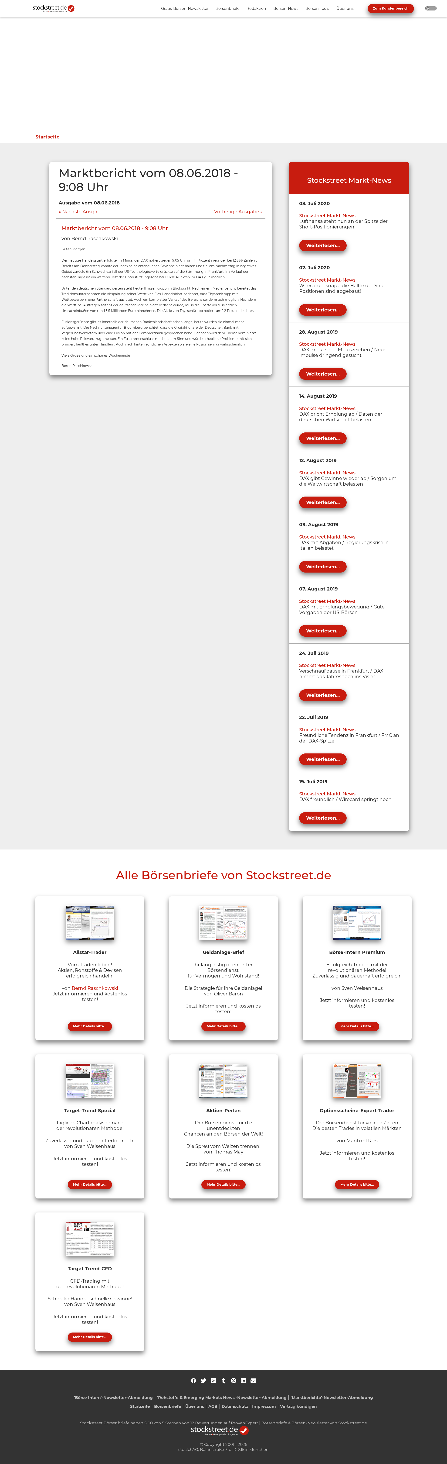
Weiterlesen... (323, 245)
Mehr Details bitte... (90, 1026)
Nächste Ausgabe (82, 211)
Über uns (194, 1406)
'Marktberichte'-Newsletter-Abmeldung (332, 1397)
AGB (212, 1406)
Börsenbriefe (167, 1406)
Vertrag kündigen (298, 1406)
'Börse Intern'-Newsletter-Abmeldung (113, 1397)
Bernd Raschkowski (95, 988)
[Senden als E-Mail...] (253, 1380)
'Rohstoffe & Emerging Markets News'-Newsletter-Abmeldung (222, 1397)
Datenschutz (235, 1406)
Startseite (47, 137)
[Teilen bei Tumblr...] (223, 1380)
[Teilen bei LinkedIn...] (243, 1380)
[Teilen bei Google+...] (213, 1380)
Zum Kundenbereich (391, 8)
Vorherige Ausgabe (236, 211)
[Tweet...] (203, 1380)
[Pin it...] (233, 1380)
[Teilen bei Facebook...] (193, 1380)
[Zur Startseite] (56, 8)
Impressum (264, 1406)
